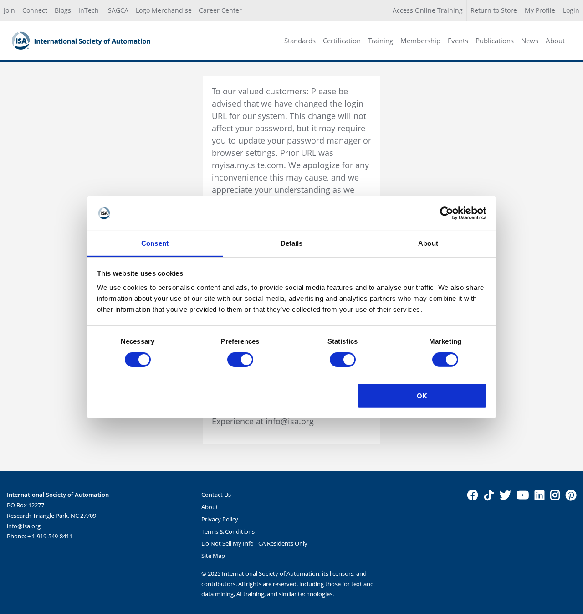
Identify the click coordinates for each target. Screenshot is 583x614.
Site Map (213, 556)
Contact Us (216, 494)
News (529, 40)
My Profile (540, 10)
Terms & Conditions (228, 531)
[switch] (240, 359)
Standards (300, 40)
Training (380, 40)
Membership (420, 40)
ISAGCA (117, 10)
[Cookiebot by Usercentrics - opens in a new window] (446, 213)
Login (571, 10)
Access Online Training (428, 10)
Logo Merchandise (164, 10)
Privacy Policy (219, 519)
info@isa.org (24, 526)
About (555, 40)
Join (9, 10)
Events (458, 40)
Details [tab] (292, 243)
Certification (342, 40)
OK (422, 396)
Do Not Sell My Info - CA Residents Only (254, 543)
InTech (88, 10)
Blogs (63, 10)
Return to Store (493, 10)
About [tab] (428, 243)
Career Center (220, 10)
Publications (495, 40)
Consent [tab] (155, 243)
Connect (34, 10)
